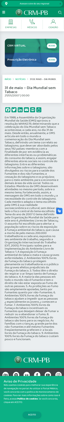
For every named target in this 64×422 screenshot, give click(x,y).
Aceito (32, 415)
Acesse (51, 45)
